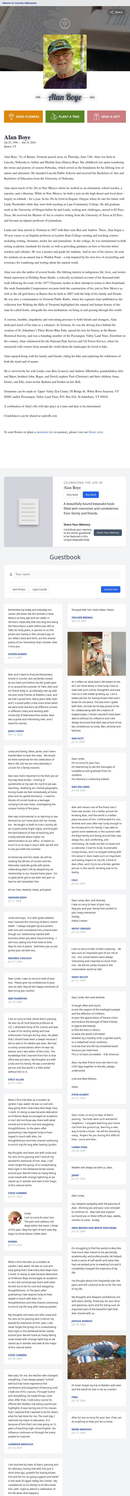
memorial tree (44, 432)
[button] (96, 654)
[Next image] (123, 1357)
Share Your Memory (108, 532)
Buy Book (91, 494)
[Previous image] (71, 1357)
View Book (72, 494)
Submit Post (110, 589)
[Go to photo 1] (96, 1377)
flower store (96, 432)
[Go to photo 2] (98, 1377)
